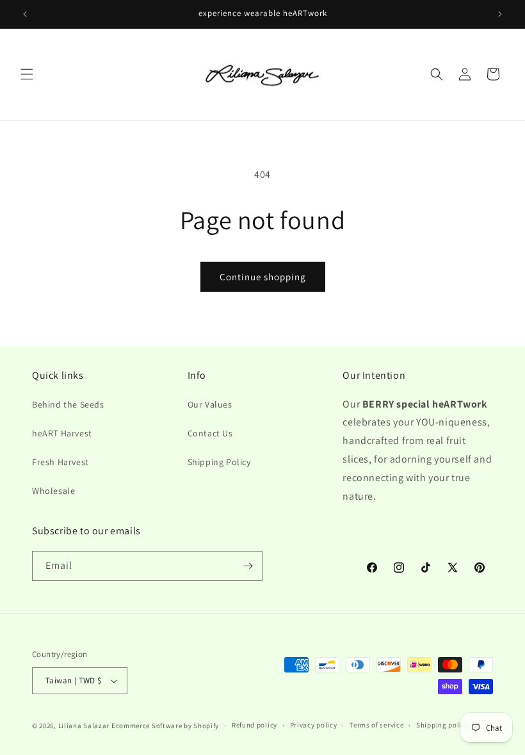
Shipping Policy (219, 462)
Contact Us (210, 433)
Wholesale (53, 491)
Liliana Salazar (84, 725)
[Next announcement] (500, 14)
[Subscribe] (248, 566)
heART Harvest (62, 433)
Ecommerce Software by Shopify (165, 725)
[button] (27, 74)
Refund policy (254, 724)
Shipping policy (442, 724)
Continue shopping (263, 277)
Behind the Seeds (68, 404)
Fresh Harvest (60, 462)
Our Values (210, 404)
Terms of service (376, 724)
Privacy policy (313, 724)
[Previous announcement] (25, 14)
